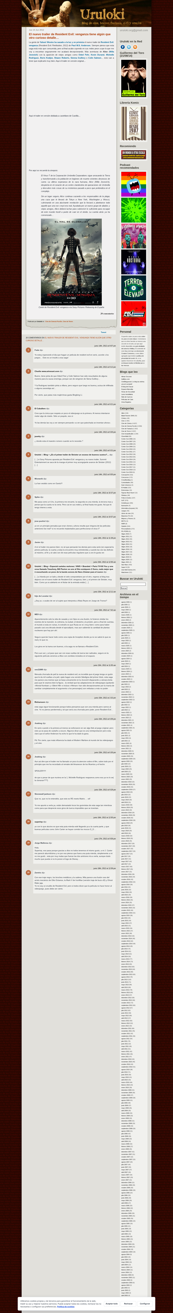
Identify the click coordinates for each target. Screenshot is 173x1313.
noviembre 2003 (126, 1277)
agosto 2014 (125, 946)
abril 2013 (124, 987)
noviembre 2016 (126, 877)
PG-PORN (124, 531)
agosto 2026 (125, 602)
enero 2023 (125, 692)
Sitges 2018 (125, 554)
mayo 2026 (125, 610)
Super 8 (124, 567)
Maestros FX (125, 516)
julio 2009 (124, 1103)
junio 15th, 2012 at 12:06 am (105, 562)
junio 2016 (124, 889)
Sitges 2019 (125, 557)
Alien (122, 413)
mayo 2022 (125, 707)
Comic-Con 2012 (126, 454)
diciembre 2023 (126, 676)
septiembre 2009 (126, 1098)
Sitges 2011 (125, 536)
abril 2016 (124, 895)
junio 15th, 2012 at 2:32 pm (105, 698)
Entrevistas (125, 490)
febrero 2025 (125, 648)
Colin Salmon (94, 58)
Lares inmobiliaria (127, 394)
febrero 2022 (125, 715)
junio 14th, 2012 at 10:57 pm (105, 517)
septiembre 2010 (126, 1067)
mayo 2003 (125, 1293)
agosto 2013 (125, 977)
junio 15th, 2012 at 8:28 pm (105, 790)
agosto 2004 (125, 1254)
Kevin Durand (97, 55)
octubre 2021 (125, 725)
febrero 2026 (125, 617)
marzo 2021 (125, 743)
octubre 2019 (125, 787)
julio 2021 (124, 733)
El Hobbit (124, 487)
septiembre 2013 (126, 974)
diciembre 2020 (126, 751)
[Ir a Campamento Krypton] (133, 222)
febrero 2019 (125, 807)
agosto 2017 (125, 854)
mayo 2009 (125, 1108)
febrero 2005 (125, 1239)
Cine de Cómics (126, 423)
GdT (122, 500)
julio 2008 (124, 1133)
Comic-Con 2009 (126, 446)
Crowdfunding (125, 480)
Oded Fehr (84, 55)
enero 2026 (125, 620)
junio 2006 (124, 1198)
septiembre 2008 (126, 1128)
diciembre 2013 (126, 967)
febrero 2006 (125, 1208)
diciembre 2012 (126, 997)
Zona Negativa (126, 402)
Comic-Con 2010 (126, 449)
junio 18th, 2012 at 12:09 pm (105, 868)
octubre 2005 (125, 1218)
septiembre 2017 (126, 851)
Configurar (145, 1303)
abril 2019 (124, 802)
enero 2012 (125, 1026)
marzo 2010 (125, 1082)
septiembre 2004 (126, 1252)
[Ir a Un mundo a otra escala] (133, 158)
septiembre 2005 (126, 1221)
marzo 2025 (125, 645)
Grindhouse (125, 503)
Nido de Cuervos (126, 397)
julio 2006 (124, 1195)
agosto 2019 (125, 792)
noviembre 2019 (126, 784)
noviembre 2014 (126, 938)
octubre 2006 (125, 1187)
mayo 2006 (125, 1200)
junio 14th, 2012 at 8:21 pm (105, 404)
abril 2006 (124, 1203)
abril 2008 (124, 1141)
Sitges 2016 (125, 549)
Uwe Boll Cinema (126, 570)
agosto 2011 (125, 1038)
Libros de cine (126, 513)
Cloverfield (124, 436)
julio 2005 (124, 1226)
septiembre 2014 (126, 943)
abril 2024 (124, 666)
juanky (38, 436)
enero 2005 (125, 1241)
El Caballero (40, 408)
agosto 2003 (125, 1285)
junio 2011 (124, 1044)
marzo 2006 (125, 1205)
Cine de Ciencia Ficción (53, 321)
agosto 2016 (125, 884)
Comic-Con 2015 (126, 462)
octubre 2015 (125, 910)
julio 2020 (124, 764)
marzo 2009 (125, 1113)
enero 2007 (125, 1180)
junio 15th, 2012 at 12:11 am (105, 592)
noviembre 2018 (126, 815)
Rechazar (128, 1303)
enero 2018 (125, 841)
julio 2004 (124, 1257)
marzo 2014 (125, 959)
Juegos (123, 511)
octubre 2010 (125, 1064)
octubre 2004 (125, 1249)
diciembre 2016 (126, 874)
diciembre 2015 (126, 905)
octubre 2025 (125, 627)
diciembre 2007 (126, 1152)
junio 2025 (124, 638)
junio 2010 (124, 1074)
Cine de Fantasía (127, 428)
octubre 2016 (125, 879)
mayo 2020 (125, 769)
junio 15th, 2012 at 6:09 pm (105, 719)
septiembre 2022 (126, 699)
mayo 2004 (125, 1262)
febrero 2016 (125, 900)
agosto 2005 (125, 1223)
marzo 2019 (125, 805)
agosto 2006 (125, 1193)
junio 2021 (124, 735)
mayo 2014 (125, 954)
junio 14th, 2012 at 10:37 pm (105, 493)
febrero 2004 (125, 1270)
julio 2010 (124, 1072)
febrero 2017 (125, 869)
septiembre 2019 (126, 789)
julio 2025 (124, 635)
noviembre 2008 (126, 1123)
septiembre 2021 (126, 728)
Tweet (103, 332)
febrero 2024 (125, 671)
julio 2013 (124, 979)
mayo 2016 (125, 892)
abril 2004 (124, 1264)
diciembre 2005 (126, 1213)
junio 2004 (124, 1259)
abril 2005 (124, 1234)
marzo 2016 (125, 897)
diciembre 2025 (126, 622)
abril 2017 (124, 864)
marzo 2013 (125, 990)
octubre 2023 (125, 679)
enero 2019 (125, 810)
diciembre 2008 (126, 1121)
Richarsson (40, 702)
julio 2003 (124, 1288)
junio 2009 (124, 1105)
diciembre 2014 (126, 936)
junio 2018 (124, 828)
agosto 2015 (125, 915)
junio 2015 (124, 920)
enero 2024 (125, 674)
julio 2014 (124, 949)
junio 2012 (124, 1013)
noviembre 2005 (126, 1216)
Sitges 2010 (125, 534)
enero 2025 (125, 651)
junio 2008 (124, 1136)
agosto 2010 (125, 1069)
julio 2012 (124, 1010)
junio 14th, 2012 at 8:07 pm (105, 346)
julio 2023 (124, 684)
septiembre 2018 (126, 820)
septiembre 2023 (126, 681)
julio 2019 (124, 794)
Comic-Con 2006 (126, 439)
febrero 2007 (125, 1177)
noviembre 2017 (126, 846)
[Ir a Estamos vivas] (133, 248)
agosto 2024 (125, 658)
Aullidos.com (125, 379)
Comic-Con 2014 (126, 459)
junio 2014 (124, 951)
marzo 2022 (125, 712)
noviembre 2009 (126, 1092)
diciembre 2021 (126, 720)
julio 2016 (124, 887)
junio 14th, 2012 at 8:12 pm (105, 367)
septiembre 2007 (126, 1159)
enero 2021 (125, 748)
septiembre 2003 (126, 1282)
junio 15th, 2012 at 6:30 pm (105, 752)
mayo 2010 (125, 1077)
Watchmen (124, 572)
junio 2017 (124, 859)
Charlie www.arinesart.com (47, 371)
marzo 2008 (125, 1144)
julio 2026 (124, 604)
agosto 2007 (125, 1162)
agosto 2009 (125, 1100)
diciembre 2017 (126, 843)
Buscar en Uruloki (131, 578)
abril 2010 (124, 1080)
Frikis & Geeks (126, 498)
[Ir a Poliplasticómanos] (133, 325)
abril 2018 (124, 833)
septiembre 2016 (126, 882)
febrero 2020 (125, 776)
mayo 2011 (125, 1046)
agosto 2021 (125, 730)
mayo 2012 (125, 1015)
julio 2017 (124, 856)
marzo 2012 (125, 1020)
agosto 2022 (125, 702)
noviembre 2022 (126, 697)
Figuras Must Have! (127, 493)
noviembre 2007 (126, 1154)
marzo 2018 (125, 836)
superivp (39, 822)
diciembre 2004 (126, 1244)
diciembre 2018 (126, 812)
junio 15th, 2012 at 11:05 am (105, 665)
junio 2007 (124, 1167)
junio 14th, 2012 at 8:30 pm (105, 432)
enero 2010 (125, 1087)
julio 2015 (124, 918)
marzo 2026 (125, 615)
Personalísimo (126, 529)
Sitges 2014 (125, 544)
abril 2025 (124, 643)
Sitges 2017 (125, 552)
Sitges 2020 (125, 559)
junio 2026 (124, 607)
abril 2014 (124, 956)
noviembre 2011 (126, 1031)
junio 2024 (124, 661)
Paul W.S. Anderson (80, 45)
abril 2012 (124, 1018)
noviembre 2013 (126, 969)
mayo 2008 (125, 1139)
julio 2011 (124, 1041)
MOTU (123, 521)
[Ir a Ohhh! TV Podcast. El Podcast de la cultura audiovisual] (133, 196)
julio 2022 (124, 705)
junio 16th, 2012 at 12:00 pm (105, 818)
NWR (123, 523)
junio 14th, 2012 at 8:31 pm (105, 450)
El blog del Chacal (127, 386)
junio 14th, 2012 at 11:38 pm (105, 538)
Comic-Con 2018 (126, 469)
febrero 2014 (125, 961)
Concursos (125, 477)
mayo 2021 (125, 738)
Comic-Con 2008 (126, 444)
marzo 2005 (125, 1236)
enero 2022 (125, 717)
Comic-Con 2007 (126, 441)
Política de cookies (65, 1306)
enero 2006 (125, 1211)
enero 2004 (125, 1272)
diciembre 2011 (126, 1028)
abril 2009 (124, 1110)
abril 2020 (124, 771)
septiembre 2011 (126, 1036)
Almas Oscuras (126, 376)
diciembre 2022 (126, 694)
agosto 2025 (125, 633)
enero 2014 (125, 964)
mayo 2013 (125, 984)
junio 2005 (124, 1228)
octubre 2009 (125, 1095)
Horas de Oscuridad (128, 392)
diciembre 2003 (126, 1275)
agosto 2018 (125, 823)
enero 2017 (125, 871)
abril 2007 (124, 1172)
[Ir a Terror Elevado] (133, 300)
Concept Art (125, 475)
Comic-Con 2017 (126, 467)
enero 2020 (125, 779)
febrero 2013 (125, 992)
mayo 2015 (125, 923)
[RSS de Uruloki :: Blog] (135, 49)
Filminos (124, 495)
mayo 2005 (125, 1231)
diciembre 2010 (126, 1059)
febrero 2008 (125, 1146)
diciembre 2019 (126, 782)
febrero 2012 (125, 1023)
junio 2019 (124, 797)
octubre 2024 (125, 656)
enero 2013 (125, 995)
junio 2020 (124, 766)
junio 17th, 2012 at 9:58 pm (105, 839)
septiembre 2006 (126, 1190)
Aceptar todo (112, 1303)
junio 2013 (124, 982)
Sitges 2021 (125, 562)
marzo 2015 (125, 928)
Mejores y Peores (127, 518)
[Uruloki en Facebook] (123, 49)
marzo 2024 (125, 669)
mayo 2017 (125, 861)
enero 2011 (125, 1056)
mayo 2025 (125, 640)
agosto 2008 (125, 1131)
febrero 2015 (125, 931)
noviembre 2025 (126, 625)
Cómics (123, 418)
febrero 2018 (125, 838)
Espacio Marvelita (127, 389)
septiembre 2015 (126, 913)
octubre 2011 (125, 1033)
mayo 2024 (125, 664)
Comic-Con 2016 (126, 464)
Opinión (123, 526)
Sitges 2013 (125, 541)
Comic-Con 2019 (126, 472)
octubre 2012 (125, 1003)
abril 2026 (124, 612)
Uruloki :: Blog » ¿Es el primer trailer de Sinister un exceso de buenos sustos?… (72, 455)
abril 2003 (124, 1295)
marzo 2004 (125, 1267)
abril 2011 (124, 1049)
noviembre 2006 (126, 1185)
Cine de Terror (68, 321)
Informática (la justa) (128, 508)
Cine (122, 421)
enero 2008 (125, 1149)
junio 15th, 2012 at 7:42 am (105, 610)
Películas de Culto (127, 399)
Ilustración (124, 505)
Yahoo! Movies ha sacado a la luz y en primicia (62, 42)
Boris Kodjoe (46, 58)
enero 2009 (125, 1118)
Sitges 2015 (125, 547)
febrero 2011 (125, 1054)
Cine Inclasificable (127, 434)
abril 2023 (124, 689)
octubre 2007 (125, 1157)
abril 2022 (124, 710)
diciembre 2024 (126, 653)
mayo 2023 (125, 687)
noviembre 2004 (126, 1247)
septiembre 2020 (126, 759)
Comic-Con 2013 (126, 457)
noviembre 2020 (126, 753)
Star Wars (124, 564)
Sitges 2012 (125, 539)
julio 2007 (124, 1164)
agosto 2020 (125, 761)
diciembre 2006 (126, 1182)
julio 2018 (124, 825)
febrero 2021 (125, 746)
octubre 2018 (125, 818)
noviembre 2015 (126, 908)
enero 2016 (125, 902)
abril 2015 (124, 925)
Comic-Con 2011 (126, 452)
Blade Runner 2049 (127, 415)
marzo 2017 (125, 866)
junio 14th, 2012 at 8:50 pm (105, 474)
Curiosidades (125, 482)
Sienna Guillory (78, 58)
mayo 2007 (125, 1169)
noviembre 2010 (126, 1062)
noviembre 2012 (126, 1000)
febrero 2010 (125, 1085)
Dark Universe (126, 485)
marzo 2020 (125, 774)
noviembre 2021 (126, 723)
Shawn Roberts (61, 58)
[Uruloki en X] (129, 49)
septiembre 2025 (126, 630)
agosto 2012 (125, 1008)
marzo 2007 (125, 1175)
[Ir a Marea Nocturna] (133, 274)
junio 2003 (124, 1290)
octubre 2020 (125, 756)
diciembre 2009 (126, 1090)
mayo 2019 (125, 800)
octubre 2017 (125, 848)
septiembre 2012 (126, 1005)
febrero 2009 (125, 1116)
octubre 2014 (125, 941)
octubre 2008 (125, 1126)
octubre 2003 (125, 1280)
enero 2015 (125, 933)
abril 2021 (124, 741)
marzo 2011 (125, 1051)
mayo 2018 (125, 830)
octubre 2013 (125, 972)
